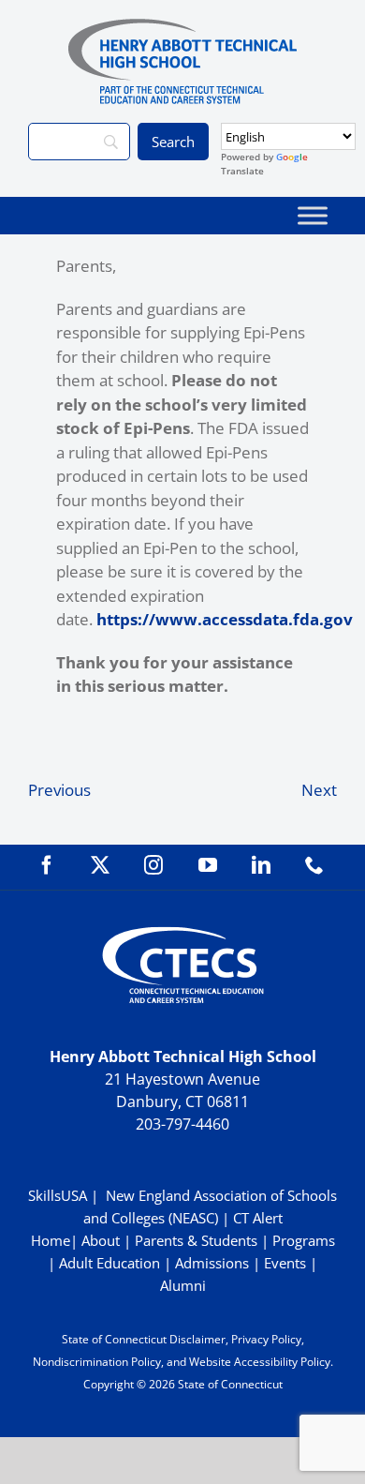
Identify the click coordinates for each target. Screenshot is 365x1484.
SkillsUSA (59, 1195)
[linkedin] (261, 865)
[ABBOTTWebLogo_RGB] (182, 26)
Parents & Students (196, 1240)
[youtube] (207, 865)
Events (285, 1262)
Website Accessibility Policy (259, 1362)
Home (50, 1240)
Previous (59, 790)
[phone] (314, 865)
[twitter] (100, 865)
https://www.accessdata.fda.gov (224, 619)
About (100, 1240)
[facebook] (46, 865)
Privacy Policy (266, 1339)
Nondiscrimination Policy (97, 1362)
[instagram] (153, 865)
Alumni (183, 1285)
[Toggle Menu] (313, 215)
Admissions (212, 1262)
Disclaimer (197, 1339)
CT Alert (258, 1217)
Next (319, 790)
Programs (303, 1240)
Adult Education (109, 1262)
